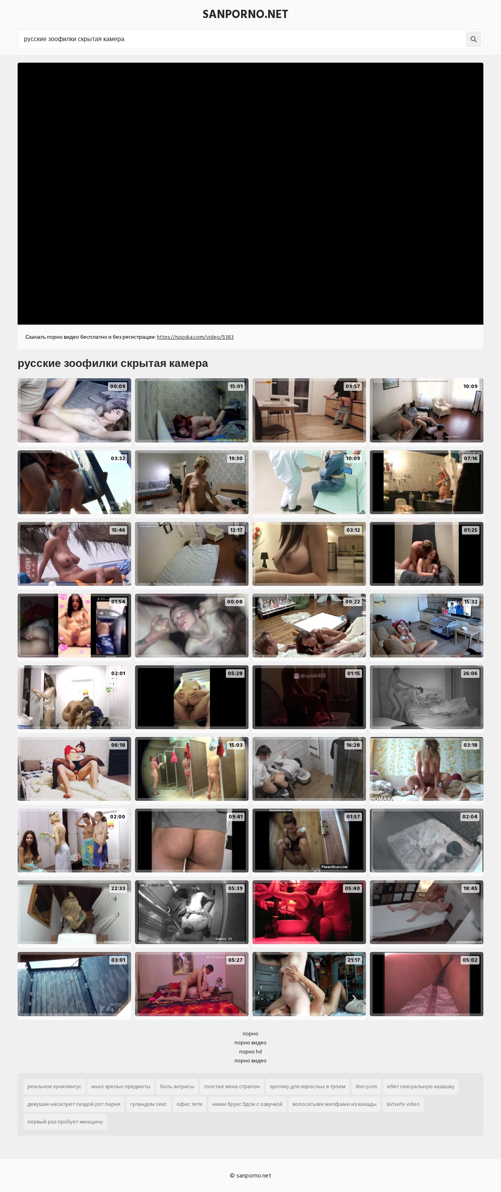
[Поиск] (473, 39)
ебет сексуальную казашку (420, 1086)
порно (250, 1033)
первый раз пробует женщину (65, 1121)
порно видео (250, 1042)
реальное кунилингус (54, 1086)
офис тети (189, 1104)
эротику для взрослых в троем (308, 1086)
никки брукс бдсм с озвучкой (247, 1104)
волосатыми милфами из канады (334, 1104)
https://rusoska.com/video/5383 (195, 336)
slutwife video (403, 1104)
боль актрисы (177, 1086)
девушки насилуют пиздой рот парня (74, 1104)
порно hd (250, 1051)
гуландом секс (148, 1104)
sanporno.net (245, 14)
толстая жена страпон (232, 1086)
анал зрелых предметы (120, 1086)
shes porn (366, 1086)
